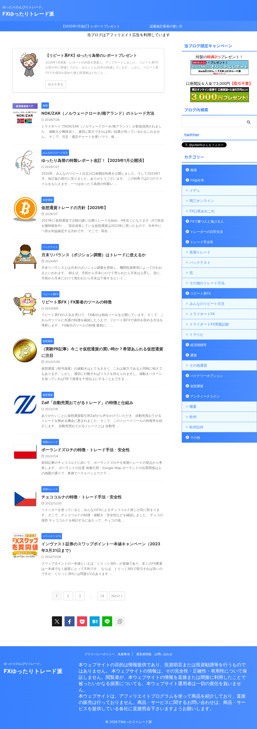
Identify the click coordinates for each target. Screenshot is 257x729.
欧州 (193, 417)
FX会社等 (197, 180)
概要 (193, 406)
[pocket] (82, 621)
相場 (193, 170)
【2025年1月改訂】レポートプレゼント (90, 26)
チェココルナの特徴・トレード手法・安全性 (81, 496)
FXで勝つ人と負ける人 (207, 221)
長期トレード (200, 252)
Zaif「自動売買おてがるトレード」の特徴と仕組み (87, 402)
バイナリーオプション (206, 376)
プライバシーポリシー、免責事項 (107, 654)
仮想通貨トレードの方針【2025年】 (74, 207)
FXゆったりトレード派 (28, 14)
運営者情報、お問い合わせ (154, 654)
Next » (117, 595)
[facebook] (70, 621)
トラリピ (196, 334)
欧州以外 (196, 427)
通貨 (193, 355)
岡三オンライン (201, 200)
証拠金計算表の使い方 (166, 26)
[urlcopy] (120, 621)
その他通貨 (198, 365)
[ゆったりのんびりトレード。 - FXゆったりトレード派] (95, 621)
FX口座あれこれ (202, 211)
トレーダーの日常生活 (206, 232)
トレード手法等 (201, 242)
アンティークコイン (205, 396)
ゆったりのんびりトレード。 (23, 664)
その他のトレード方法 (207, 283)
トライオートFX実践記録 (209, 324)
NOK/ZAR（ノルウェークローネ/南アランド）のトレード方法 (97, 113)
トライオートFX (202, 314)
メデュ (194, 190)
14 (102, 595)
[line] (107, 621)
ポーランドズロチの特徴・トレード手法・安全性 (85, 449)
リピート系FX (200, 293)
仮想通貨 (196, 386)
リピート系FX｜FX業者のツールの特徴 (76, 301)
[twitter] (57, 621)
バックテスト (200, 262)
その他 (195, 437)
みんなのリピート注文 (207, 303)
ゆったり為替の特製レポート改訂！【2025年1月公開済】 (93, 160)
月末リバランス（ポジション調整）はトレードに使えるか (93, 254)
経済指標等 (198, 345)
